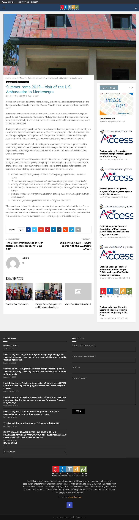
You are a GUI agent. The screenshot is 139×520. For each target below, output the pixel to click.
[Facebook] (69, 505)
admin (11, 96)
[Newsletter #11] (116, 104)
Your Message (79, 378)
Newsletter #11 (107, 118)
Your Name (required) (83, 345)
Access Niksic (11, 82)
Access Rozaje (23, 82)
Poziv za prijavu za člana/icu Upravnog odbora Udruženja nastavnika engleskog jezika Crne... (113, 311)
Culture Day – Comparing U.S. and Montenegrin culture (48, 305)
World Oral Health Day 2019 (78, 304)
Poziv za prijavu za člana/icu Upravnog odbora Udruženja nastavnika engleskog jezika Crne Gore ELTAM (31, 412)
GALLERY (34, 2)
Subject (76, 367)
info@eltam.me (74, 497)
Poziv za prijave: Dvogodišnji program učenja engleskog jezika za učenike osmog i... (116, 154)
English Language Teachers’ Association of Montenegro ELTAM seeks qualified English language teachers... (114, 230)
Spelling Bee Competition (17, 304)
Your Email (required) (83, 356)
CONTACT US (24, 2)
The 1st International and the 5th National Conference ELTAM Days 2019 (24, 246)
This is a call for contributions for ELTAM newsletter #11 (31, 423)
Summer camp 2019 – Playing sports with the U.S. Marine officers (75, 246)
